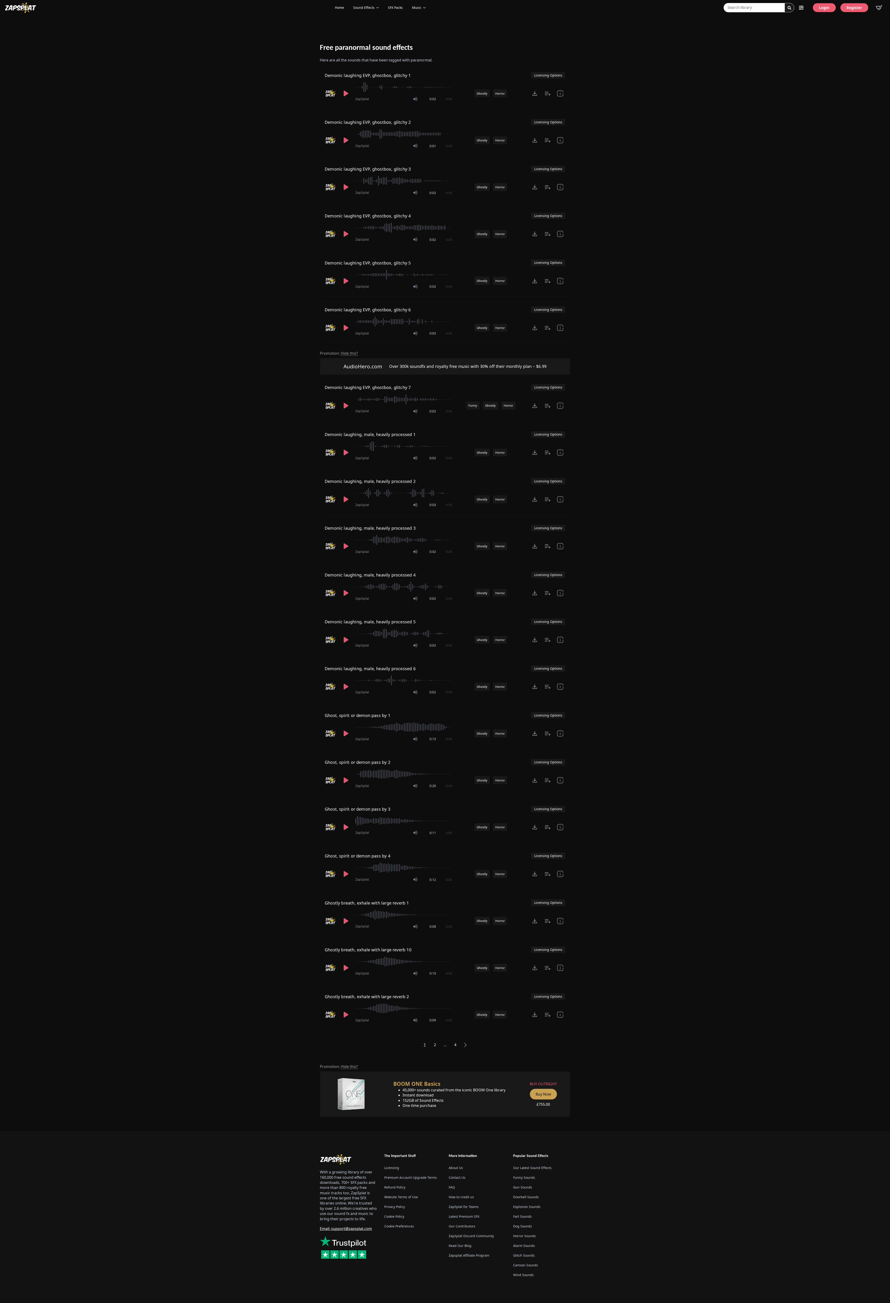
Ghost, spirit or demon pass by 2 (357, 762)
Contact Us (457, 1177)
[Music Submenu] (425, 7)
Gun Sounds (522, 1187)
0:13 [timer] (432, 739)
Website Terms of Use (401, 1197)
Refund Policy (394, 1187)
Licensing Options (548, 75)
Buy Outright (543, 1083)
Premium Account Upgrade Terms (410, 1177)
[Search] (789, 8)
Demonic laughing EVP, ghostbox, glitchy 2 (368, 122)
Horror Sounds (524, 1236)
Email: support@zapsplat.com (346, 1228)
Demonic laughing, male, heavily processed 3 (370, 528)
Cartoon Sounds (525, 1265)
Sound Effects (364, 7)
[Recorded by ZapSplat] (331, 93)
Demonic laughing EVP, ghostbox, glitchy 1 (368, 75)
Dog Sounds (522, 1226)
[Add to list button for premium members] (548, 93)
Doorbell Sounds (526, 1197)
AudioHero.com (362, 366)
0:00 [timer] (449, 99)
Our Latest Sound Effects (532, 1168)
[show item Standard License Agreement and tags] (560, 93)
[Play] (346, 93)
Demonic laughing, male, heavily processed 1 (370, 434)
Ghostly (482, 93)
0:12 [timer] (432, 879)
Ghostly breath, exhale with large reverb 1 (367, 903)
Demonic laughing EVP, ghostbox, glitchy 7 (368, 387)
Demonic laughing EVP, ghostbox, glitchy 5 (368, 263)
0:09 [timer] (432, 1020)
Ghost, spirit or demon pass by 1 (357, 715)
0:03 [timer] (432, 333)
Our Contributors (462, 1226)
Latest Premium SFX (464, 1216)
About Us (456, 1168)
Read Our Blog (460, 1245)
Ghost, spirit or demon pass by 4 (357, 856)
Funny (472, 405)
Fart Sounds (522, 1216)
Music (416, 7)
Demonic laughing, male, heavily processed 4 (370, 575)
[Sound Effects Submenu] (379, 7)
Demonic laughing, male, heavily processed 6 (370, 668)
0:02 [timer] (432, 99)
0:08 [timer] (432, 926)
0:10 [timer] (432, 973)
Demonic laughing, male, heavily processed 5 (370, 621)
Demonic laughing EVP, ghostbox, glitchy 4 (368, 216)
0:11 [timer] (432, 833)
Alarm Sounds (524, 1245)
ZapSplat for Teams (464, 1206)
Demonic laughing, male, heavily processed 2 (370, 481)
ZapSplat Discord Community (471, 1236)
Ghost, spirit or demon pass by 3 (357, 809)
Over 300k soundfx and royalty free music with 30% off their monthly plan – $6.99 (468, 366)
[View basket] (879, 7)
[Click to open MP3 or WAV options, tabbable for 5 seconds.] (534, 93)
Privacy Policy (394, 1206)
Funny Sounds (524, 1177)
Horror (500, 93)
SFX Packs (395, 7)
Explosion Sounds (526, 1206)
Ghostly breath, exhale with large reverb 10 (368, 950)
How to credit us (461, 1197)
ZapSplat (362, 99)
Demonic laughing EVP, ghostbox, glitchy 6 (368, 309)
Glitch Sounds (524, 1255)
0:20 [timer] (432, 786)
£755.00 (543, 1104)
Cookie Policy (394, 1216)
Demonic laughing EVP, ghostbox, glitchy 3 (368, 169)
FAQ (452, 1187)
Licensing (391, 1168)
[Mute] (415, 99)
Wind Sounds (523, 1275)
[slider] (403, 87)
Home (339, 7)
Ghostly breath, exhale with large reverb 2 (367, 996)
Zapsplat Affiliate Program (469, 1255)
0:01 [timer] (432, 146)
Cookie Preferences (399, 1226)
